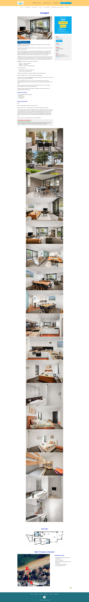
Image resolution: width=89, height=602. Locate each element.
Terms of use (56, 594)
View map (58, 57)
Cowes (40, 7)
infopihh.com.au (59, 38)
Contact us (46, 594)
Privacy (51, 594)
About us (40, 594)
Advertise (36, 594)
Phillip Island (34, 7)
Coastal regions (28, 7)
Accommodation (47, 7)
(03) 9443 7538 (58, 44)
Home (22, 7)
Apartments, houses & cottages (57, 7)
